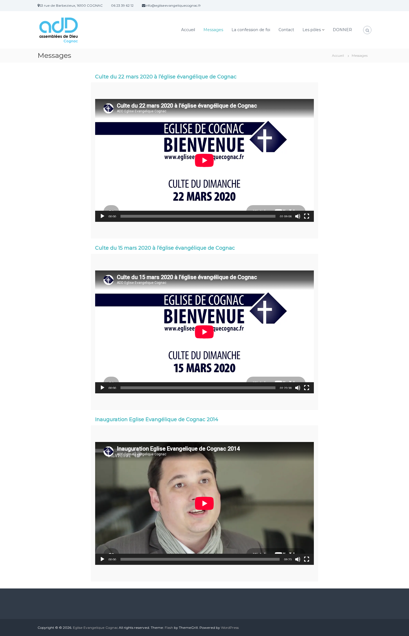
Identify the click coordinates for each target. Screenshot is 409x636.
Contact (286, 29)
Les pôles (311, 29)
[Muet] (297, 216)
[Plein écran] (306, 216)
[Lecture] (102, 216)
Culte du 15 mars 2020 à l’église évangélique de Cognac (165, 248)
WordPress (230, 627)
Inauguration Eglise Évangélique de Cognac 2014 (156, 419)
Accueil (188, 29)
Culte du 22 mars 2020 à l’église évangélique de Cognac (165, 77)
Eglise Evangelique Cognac (95, 627)
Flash (169, 627)
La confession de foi (250, 29)
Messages (213, 29)
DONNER (342, 29)
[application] (204, 160)
